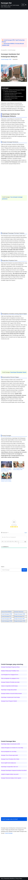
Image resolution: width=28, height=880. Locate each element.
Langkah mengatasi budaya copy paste (9, 774)
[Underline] (5, 541)
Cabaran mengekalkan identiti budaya (9, 685)
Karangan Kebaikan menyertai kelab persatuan (11, 693)
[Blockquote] (12, 541)
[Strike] (7, 541)
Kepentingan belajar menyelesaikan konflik (10, 744)
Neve (2, 878)
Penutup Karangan (8, 99)
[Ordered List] (9, 541)
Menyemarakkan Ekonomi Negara (11, 98)
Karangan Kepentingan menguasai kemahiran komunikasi (14, 770)
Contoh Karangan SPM (9, 40)
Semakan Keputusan (18, 611)
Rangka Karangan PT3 (19, 616)
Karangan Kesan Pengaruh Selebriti (9, 701)
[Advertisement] (14, 24)
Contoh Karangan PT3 (6, 616)
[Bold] (2, 541)
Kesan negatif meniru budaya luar (8, 762)
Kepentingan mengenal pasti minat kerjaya (10, 697)
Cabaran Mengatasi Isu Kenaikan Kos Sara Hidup (12, 747)
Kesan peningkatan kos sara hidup (8, 751)
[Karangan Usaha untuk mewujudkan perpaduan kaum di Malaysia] (6, 464)
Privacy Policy (19, 878)
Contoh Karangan (11, 50)
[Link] (15, 541)
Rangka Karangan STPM (19, 621)
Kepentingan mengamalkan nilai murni (9, 766)
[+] (18, 541)
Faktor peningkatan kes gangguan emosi (10, 678)
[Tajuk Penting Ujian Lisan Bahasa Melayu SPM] (18, 464)
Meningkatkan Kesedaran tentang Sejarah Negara (14, 96)
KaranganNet (4, 50)
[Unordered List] (10, 541)
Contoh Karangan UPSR (7, 614)
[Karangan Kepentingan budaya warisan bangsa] (6, 476)
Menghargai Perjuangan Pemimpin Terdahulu (13, 93)
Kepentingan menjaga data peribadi (9, 689)
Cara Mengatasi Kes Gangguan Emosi (9, 674)
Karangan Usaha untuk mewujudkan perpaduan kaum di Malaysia (6, 469)
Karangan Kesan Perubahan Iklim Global (10, 759)
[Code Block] (14, 541)
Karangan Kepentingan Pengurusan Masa (10, 667)
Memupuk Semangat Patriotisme (11, 91)
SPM (10, 59)
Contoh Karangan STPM (7, 621)
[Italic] (4, 541)
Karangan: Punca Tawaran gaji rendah (9, 755)
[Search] (25, 4)
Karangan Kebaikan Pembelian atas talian (10, 682)
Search (2, 566)
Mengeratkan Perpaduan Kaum (10, 94)
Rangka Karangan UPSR (19, 614)
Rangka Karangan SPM (19, 618)
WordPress (12, 878)
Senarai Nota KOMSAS (9, 43)
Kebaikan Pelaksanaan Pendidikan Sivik (10, 670)
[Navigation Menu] (23, 5)
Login (25, 532)
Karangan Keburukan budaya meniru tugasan (11, 778)
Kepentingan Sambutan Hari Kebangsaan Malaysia (14, 89)
